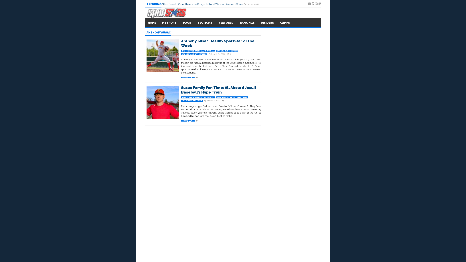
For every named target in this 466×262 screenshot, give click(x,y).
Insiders (267, 22)
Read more (188, 77)
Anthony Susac (159, 32)
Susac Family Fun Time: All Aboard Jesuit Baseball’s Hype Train (218, 90)
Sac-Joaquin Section (227, 51)
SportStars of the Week (194, 54)
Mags (187, 22)
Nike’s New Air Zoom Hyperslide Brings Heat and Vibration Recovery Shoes (202, 4)
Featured (226, 22)
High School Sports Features (232, 97)
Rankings (247, 22)
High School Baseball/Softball (198, 51)
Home (152, 22)
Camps (285, 22)
